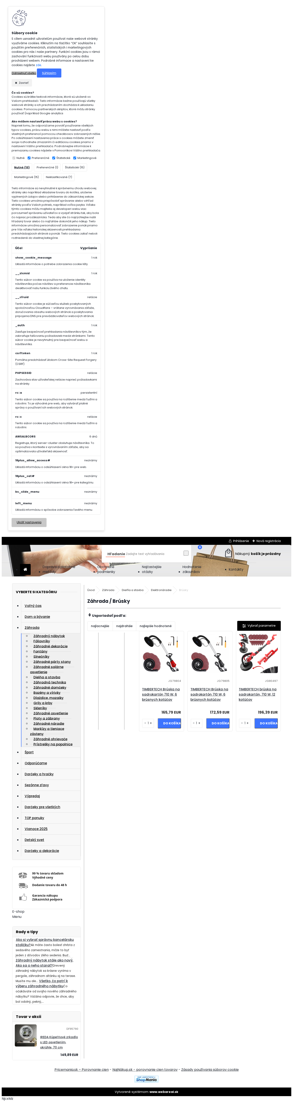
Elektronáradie (161, 590)
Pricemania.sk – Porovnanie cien (81, 1069)
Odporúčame (36, 763)
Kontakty (236, 569)
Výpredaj (32, 796)
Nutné (21, 158)
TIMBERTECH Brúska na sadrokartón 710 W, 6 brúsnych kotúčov (161, 694)
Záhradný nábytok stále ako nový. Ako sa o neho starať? (44, 963)
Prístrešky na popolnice (52, 744)
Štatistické (63, 158)
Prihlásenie (241, 541)
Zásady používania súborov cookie (210, 1069)
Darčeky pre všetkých (42, 807)
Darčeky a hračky (39, 774)
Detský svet (34, 840)
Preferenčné (40, 158)
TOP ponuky (34, 818)
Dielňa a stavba (132, 590)
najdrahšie (124, 626)
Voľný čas (33, 605)
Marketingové (87, 158)
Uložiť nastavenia (29, 522)
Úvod (91, 590)
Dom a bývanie (37, 616)
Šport (29, 752)
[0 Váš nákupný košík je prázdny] (252, 553)
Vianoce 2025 (36, 829)
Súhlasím (49, 73)
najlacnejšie (100, 626)
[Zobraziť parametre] (259, 626)
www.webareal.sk (164, 1092)
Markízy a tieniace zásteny (47, 731)
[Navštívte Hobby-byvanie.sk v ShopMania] (146, 1081)
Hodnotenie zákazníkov (192, 569)
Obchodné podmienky (106, 569)
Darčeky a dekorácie (42, 851)
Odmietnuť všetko (24, 73)
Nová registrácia (269, 541)
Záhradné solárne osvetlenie (46, 669)
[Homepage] (25, 569)
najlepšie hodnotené (156, 626)
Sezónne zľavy (37, 785)
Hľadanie (116, 554)
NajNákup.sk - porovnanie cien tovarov (145, 1069)
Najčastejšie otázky (152, 569)
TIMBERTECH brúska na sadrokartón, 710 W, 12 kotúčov (257, 694)
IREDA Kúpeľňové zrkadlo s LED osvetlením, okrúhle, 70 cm (59, 1042)
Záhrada (32, 627)
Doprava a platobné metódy (59, 569)
